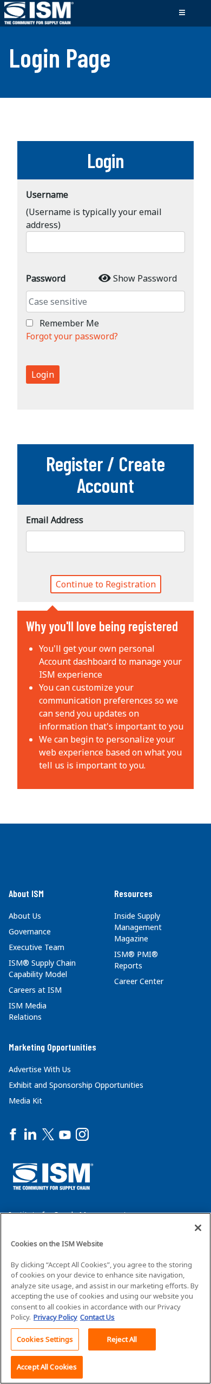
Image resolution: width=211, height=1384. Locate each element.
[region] (105, 1298)
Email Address (54, 520)
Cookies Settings (45, 1339)
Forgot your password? (72, 336)
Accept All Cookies (47, 1367)
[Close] (198, 1228)
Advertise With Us (40, 1069)
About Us (25, 916)
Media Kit (25, 1100)
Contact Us (97, 1317)
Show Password (145, 278)
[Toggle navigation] (182, 13)
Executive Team (36, 947)
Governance (30, 931)
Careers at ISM (35, 990)
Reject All (122, 1339)
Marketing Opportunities (52, 1047)
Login (42, 374)
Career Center (138, 981)
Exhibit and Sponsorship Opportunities (76, 1085)
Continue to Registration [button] (106, 584)
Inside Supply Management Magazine (138, 927)
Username (47, 194)
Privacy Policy (55, 1317)
